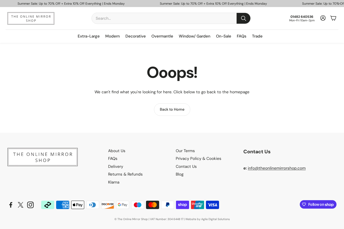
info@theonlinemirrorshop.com (277, 168)
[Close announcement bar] (339, 3)
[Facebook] (10, 205)
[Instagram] (30, 205)
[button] (171, 18)
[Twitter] (20, 205)
